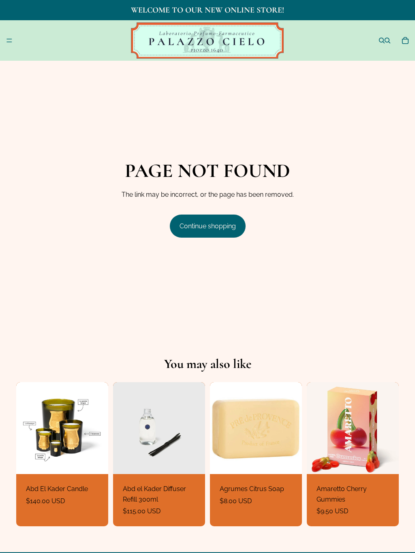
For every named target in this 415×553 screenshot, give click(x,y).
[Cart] (405, 40)
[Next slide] (99, 428)
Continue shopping (208, 226)
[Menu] (9, 40)
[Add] (192, 461)
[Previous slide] (25, 428)
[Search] (382, 40)
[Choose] (95, 461)
